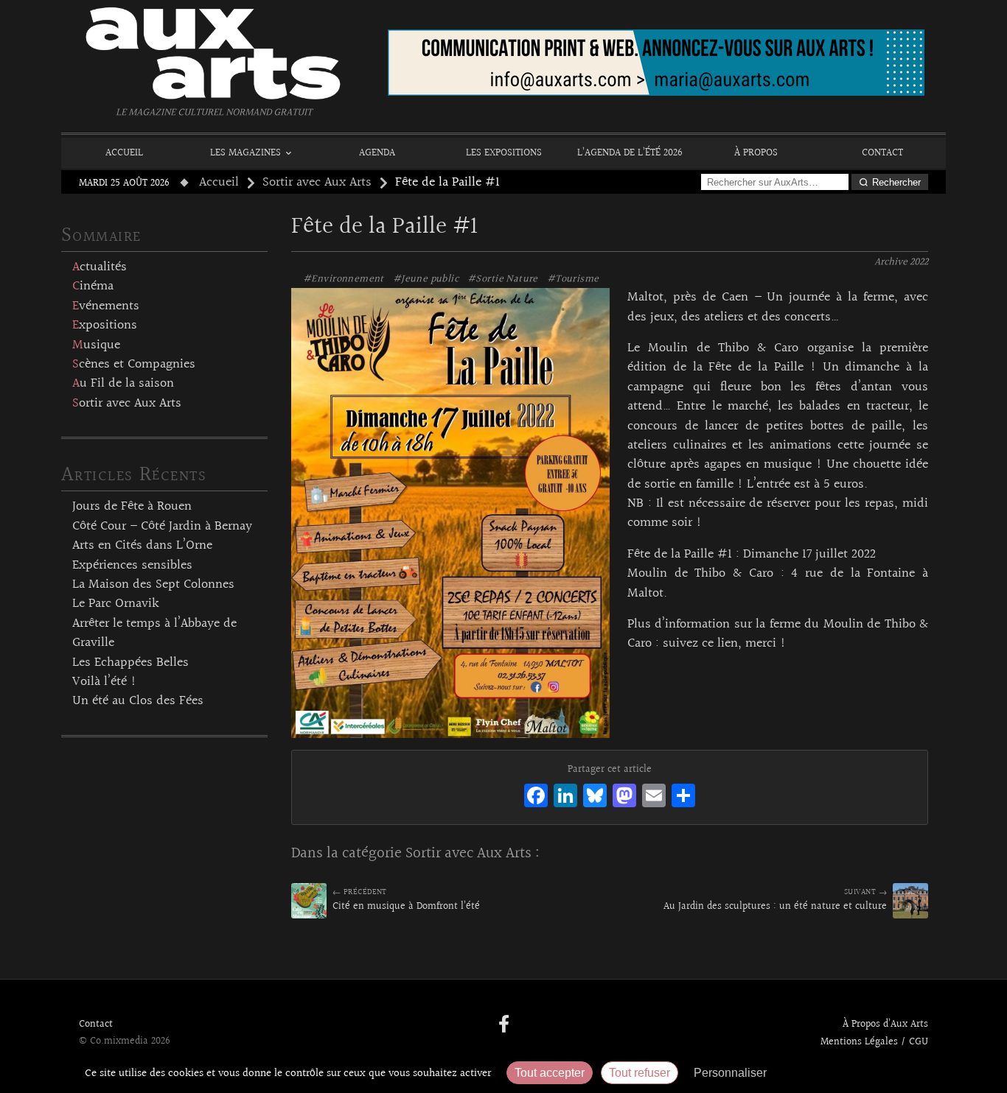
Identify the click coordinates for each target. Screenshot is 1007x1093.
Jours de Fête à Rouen (132, 506)
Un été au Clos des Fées (137, 701)
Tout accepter (550, 1072)
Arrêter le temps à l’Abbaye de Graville (154, 633)
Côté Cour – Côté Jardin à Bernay (162, 526)
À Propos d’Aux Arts (885, 1024)
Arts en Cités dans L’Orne (142, 545)
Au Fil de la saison (123, 383)
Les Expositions (504, 152)
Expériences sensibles (132, 565)
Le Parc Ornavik (115, 604)
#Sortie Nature (502, 279)
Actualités (99, 267)
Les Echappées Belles (130, 663)
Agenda (377, 152)
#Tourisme (573, 279)
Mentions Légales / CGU (874, 1042)
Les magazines (245, 152)
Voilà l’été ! (104, 682)
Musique (96, 345)
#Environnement (343, 279)
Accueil (124, 152)
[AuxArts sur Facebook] (503, 1025)
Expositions (104, 325)
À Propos (756, 152)
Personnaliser (730, 1072)
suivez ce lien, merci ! (724, 643)
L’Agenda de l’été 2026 (630, 152)
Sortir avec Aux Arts (317, 182)
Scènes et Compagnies (133, 364)
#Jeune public (426, 279)
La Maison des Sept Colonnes (153, 584)
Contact (882, 152)
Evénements (105, 306)
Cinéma (93, 286)
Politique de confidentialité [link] (853, 1072)
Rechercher (896, 182)
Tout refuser (639, 1072)
